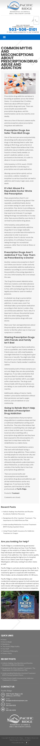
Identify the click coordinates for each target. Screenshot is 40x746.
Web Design (14, 740)
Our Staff (5, 649)
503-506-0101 (23, 29)
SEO (21, 740)
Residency (6, 644)
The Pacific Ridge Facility (11, 646)
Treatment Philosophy (10, 651)
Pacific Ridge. (22, 489)
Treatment (15, 493)
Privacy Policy (7, 653)
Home (4, 639)
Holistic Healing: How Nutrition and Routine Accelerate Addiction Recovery (18, 513)
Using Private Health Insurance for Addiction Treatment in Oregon (18, 532)
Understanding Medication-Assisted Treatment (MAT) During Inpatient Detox (19, 526)
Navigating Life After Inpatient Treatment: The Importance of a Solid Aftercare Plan (19, 519)
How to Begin (7, 642)
